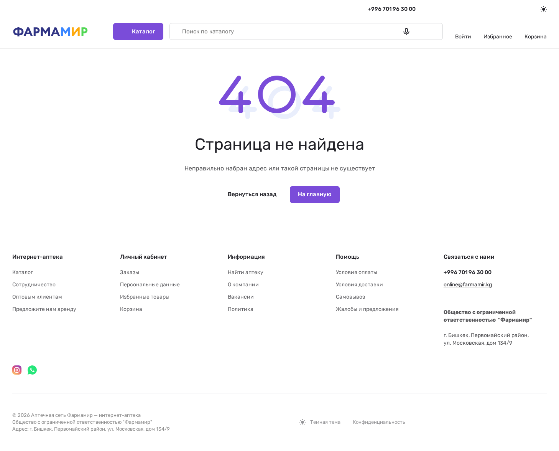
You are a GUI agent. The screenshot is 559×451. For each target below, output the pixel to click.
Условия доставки (359, 284)
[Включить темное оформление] (544, 9)
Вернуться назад (252, 194)
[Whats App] (32, 370)
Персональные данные (150, 284)
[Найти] (426, 31)
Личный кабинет (143, 256)
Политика (240, 309)
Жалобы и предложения (367, 309)
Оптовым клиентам (37, 297)
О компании (243, 284)
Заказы (129, 272)
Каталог (22, 272)
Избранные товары (144, 297)
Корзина (131, 309)
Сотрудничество (34, 284)
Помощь (347, 256)
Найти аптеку (245, 272)
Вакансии (241, 297)
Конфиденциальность (379, 422)
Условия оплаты (356, 272)
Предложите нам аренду (44, 309)
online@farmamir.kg (468, 284)
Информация (246, 256)
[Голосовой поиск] (408, 31)
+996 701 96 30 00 (392, 9)
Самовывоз (350, 297)
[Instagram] (16, 370)
